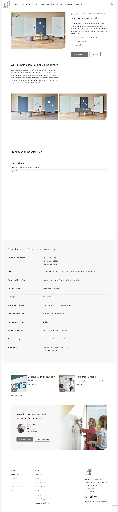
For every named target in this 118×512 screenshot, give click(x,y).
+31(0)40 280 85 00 (36, 431)
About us (38, 475)
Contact (38, 495)
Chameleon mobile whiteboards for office (88, 13)
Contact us (95, 54)
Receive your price (80, 54)
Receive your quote (25, 439)
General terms (40, 483)
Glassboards (15, 491)
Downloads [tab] (34, 249)
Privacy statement (41, 487)
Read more (31, 384)
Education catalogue (42, 503)
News (37, 479)
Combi (13, 483)
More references (16, 395)
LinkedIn (32, 429)
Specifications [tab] (16, 249)
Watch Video (85, 110)
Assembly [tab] (49, 249)
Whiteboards (15, 475)
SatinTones (64, 272)
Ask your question (43, 439)
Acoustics (14, 479)
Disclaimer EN (40, 491)
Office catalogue (40, 499)
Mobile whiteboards (17, 487)
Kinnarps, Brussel (86, 376)
